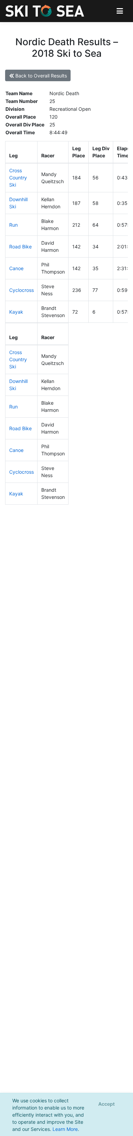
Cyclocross (21, 290)
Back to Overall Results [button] (40, 75)
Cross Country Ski (18, 178)
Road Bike (20, 246)
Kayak (16, 312)
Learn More (65, 1129)
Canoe (16, 268)
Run (13, 225)
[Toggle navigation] (120, 11)
